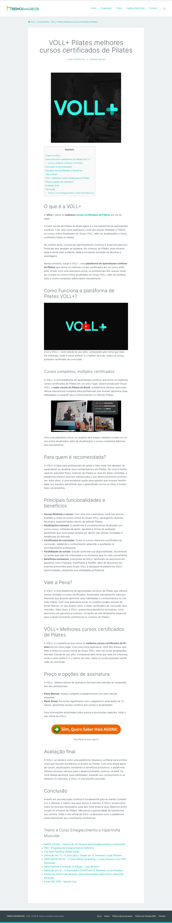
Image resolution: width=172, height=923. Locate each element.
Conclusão (50, 189)
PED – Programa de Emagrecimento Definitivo (69, 848)
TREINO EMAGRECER (15, 916)
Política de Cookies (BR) (145, 916)
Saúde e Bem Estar (136, 8)
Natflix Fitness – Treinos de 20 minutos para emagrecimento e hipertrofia (84, 844)
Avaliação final (52, 185)
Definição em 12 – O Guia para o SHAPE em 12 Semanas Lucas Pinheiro (83, 870)
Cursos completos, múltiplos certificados (65, 163)
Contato (153, 8)
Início (94, 8)
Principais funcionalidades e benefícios (63, 170)
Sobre (107, 916)
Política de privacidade (122, 916)
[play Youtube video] (86, 326)
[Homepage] (22, 9)
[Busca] (162, 6)
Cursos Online (97, 59)
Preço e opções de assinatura (59, 182)
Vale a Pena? (51, 174)
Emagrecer (106, 8)
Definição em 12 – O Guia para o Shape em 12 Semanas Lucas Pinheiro (83, 855)
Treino (119, 8)
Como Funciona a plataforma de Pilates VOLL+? (67, 159)
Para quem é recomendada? (58, 167)
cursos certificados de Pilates (93, 214)
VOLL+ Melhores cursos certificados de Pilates (67, 178)
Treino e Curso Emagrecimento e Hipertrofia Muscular (71, 193)
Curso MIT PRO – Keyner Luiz (60, 881)
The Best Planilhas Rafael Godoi (61, 851)
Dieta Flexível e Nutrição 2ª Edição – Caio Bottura (71, 866)
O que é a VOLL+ (53, 155)
